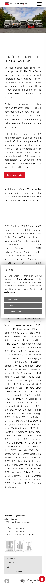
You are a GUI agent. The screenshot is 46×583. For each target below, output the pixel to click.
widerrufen (9, 292)
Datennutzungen (25, 279)
